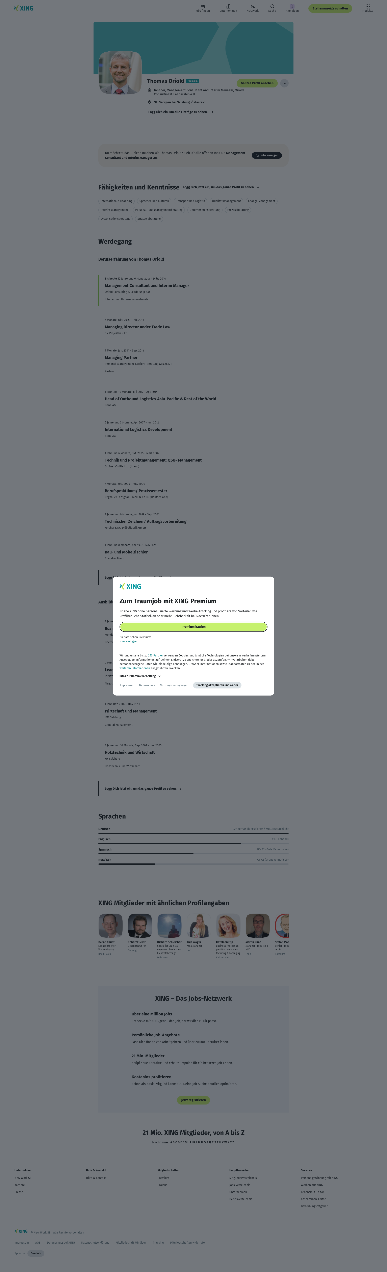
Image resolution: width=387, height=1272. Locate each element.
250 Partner (155, 655)
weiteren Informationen (135, 668)
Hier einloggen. (129, 641)
